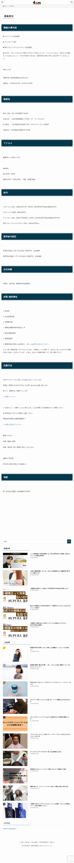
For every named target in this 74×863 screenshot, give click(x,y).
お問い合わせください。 (41, 344)
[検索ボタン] (71, 2)
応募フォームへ (10, 396)
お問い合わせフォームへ (13, 424)
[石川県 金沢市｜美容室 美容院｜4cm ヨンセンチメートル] (37, 2)
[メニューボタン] (2, 2)
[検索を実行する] (69, 541)
